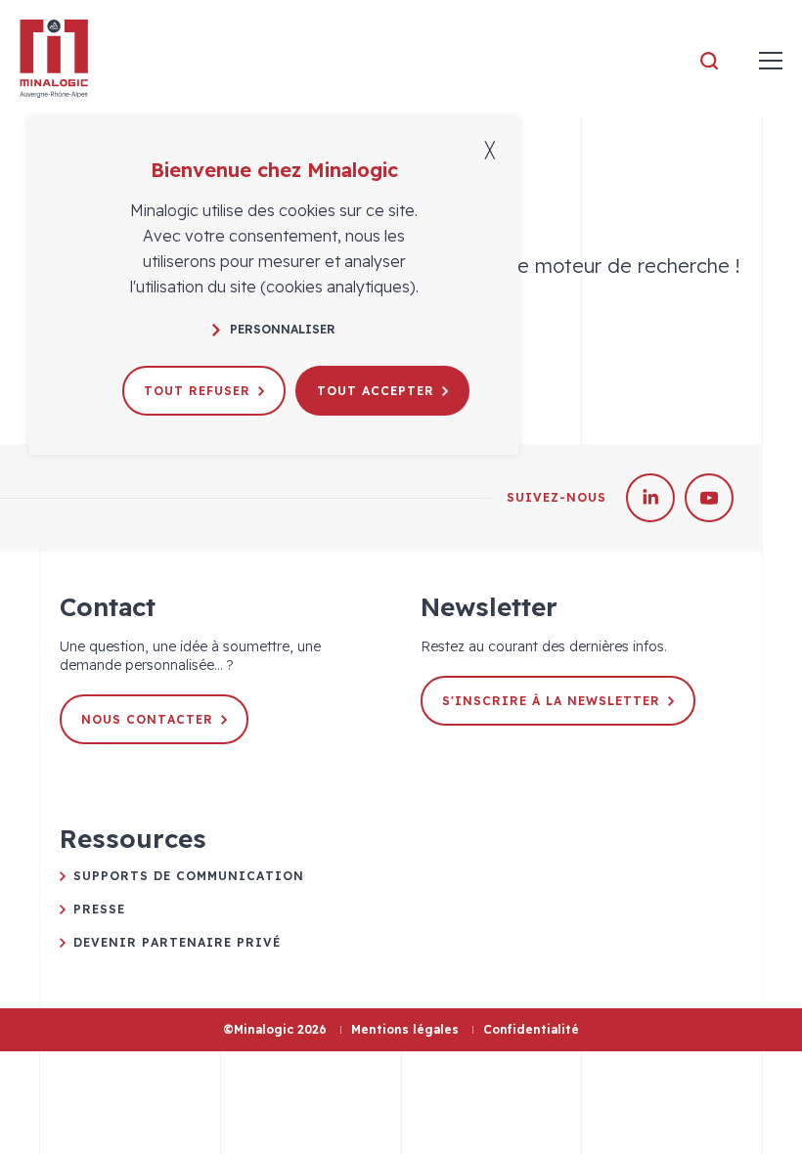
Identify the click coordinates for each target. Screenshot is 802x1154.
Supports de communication (188, 875)
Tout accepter (375, 390)
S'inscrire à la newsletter (551, 700)
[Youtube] (709, 497)
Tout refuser (197, 390)
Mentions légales (405, 1029)
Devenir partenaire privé (177, 942)
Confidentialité (531, 1029)
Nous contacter (147, 719)
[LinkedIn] (650, 497)
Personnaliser (282, 329)
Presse (99, 909)
